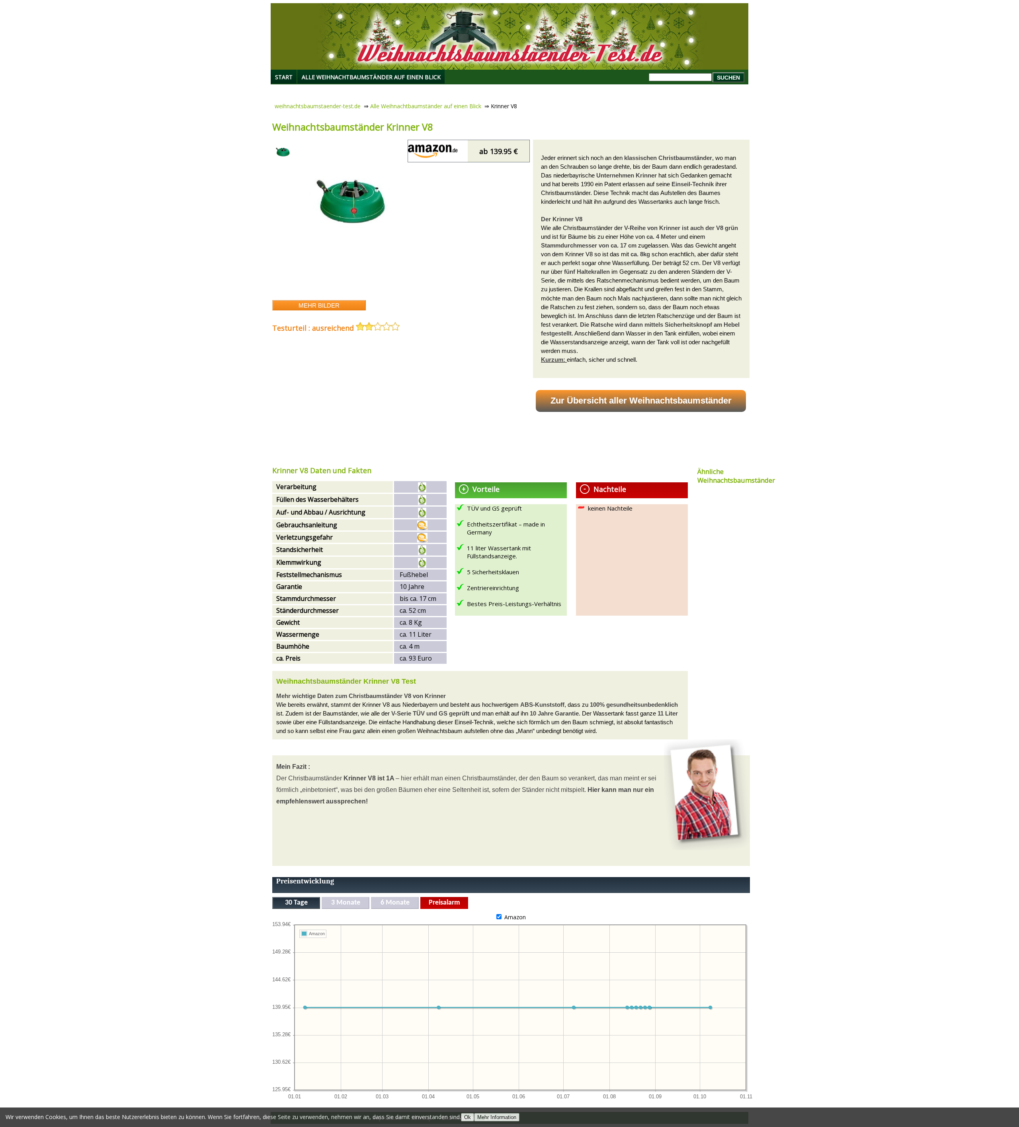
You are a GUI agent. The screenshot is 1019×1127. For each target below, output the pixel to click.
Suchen (728, 77)
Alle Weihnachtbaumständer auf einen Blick (371, 77)
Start (284, 77)
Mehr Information (496, 1117)
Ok (467, 1117)
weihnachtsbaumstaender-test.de (318, 106)
